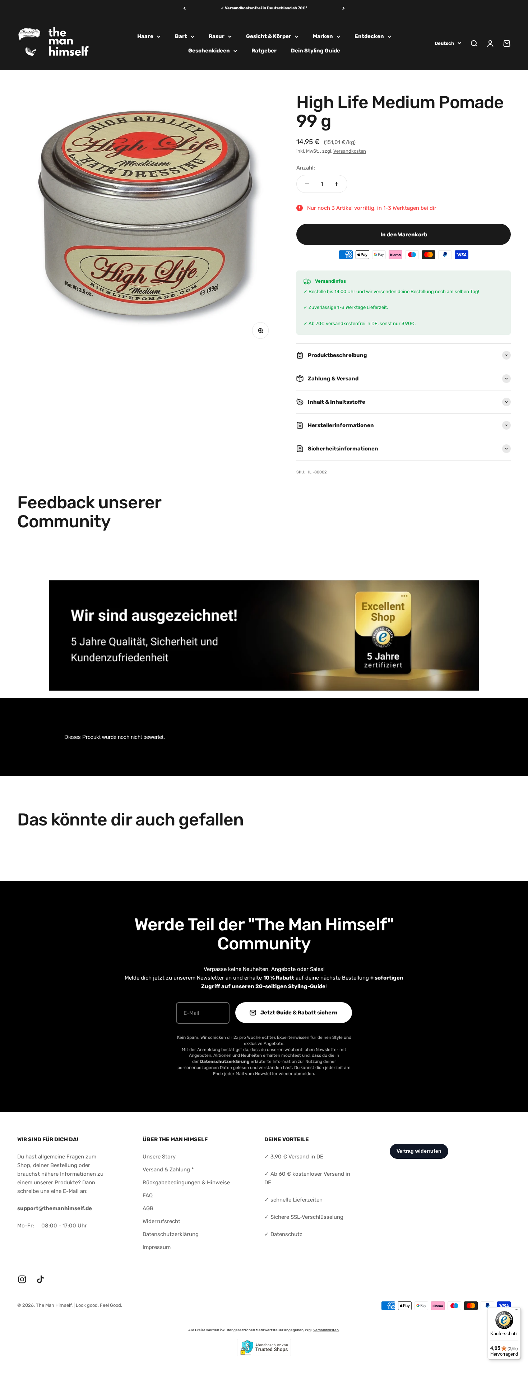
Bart (181, 36)
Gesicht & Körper (268, 36)
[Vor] (343, 8)
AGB (148, 1208)
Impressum (157, 1247)
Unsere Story (159, 1156)
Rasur (216, 36)
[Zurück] (184, 8)
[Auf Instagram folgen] (22, 1279)
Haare (145, 36)
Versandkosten (349, 151)
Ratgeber (264, 50)
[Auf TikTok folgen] (40, 1279)
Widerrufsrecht (161, 1221)
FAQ (148, 1195)
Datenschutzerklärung (171, 1234)
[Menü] (516, 1311)
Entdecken (369, 36)
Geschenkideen (209, 50)
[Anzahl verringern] (307, 184)
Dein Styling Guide (315, 50)
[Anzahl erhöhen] (336, 184)
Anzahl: (305, 168)
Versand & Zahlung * (168, 1169)
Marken (323, 36)
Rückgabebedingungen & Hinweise (186, 1182)
